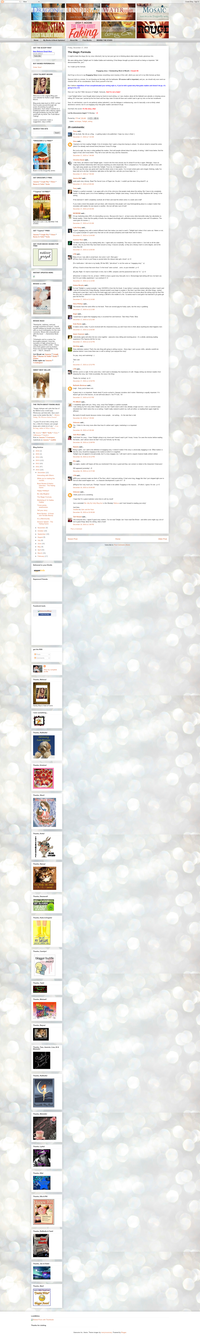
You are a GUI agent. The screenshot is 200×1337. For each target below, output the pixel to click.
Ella (74, 461)
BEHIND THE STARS (104, 40)
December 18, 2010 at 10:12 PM (84, 457)
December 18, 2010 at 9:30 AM (83, 430)
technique (78, 121)
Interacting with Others (45, 475)
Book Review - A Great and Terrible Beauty (45, 514)
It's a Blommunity (43, 519)
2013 (38, 460)
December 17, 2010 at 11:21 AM (84, 309)
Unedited (76, 509)
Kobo (48, 184)
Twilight (84, 121)
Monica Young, (46, 416)
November (42, 528)
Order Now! (37, 67)
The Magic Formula (44, 497)
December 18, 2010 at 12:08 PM (84, 442)
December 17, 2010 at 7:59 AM (83, 174)
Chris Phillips (78, 304)
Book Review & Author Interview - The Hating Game (46, 485)
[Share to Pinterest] (97, 118)
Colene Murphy (78, 285)
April (39, 550)
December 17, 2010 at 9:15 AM (83, 223)
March (40, 553)
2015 (38, 454)
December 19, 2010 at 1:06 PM (83, 524)
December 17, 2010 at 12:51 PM (84, 365)
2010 (38, 470)
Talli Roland (77, 517)
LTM (74, 254)
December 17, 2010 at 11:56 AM (84, 330)
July (39, 540)
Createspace (38, 363)
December (42, 472)
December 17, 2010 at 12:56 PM (84, 381)
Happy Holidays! (43, 491)
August (40, 537)
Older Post (162, 539)
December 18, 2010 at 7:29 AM (83, 418)
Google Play (45, 181)
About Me (74, 40)
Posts (38, 654)
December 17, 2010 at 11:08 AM (84, 250)
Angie (75, 314)
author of (45, 427)
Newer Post (72, 539)
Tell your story (42, 510)
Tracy (75, 131)
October (41, 531)
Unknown (76, 422)
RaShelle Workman (80, 385)
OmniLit (46, 435)
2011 (38, 467)
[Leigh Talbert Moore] (34, 277)
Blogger (123, 1332)
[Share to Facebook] (95, 118)
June (40, 543)
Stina (75, 141)
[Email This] (89, 118)
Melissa (116, 503)
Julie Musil (77, 435)
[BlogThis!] (91, 118)
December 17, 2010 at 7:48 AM (83, 155)
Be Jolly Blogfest (43, 494)
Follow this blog (44, 614)
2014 (38, 457)
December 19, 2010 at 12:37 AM (84, 471)
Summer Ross (78, 240)
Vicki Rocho (77, 324)
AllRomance (37, 435)
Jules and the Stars (87, 509)
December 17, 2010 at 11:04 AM (84, 235)
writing (90, 121)
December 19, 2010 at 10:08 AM (84, 487)
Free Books (87, 40)
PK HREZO (77, 402)
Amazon (36, 181)
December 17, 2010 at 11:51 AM (84, 319)
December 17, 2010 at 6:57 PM (83, 397)
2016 (38, 451)
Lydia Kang (77, 227)
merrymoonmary (106, 1332)
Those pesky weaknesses (42, 506)
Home (36, 40)
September (42, 534)
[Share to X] (93, 118)
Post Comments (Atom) (122, 545)
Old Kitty (76, 346)
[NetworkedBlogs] (45, 611)
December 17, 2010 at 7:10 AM (83, 137)
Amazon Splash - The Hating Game (45, 523)
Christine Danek (78, 160)
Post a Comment (76, 529)
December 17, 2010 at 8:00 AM (83, 184)
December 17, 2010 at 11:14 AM (84, 281)
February (41, 556)
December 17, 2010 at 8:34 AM (83, 209)
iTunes (53, 181)
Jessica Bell (77, 178)
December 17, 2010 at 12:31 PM (84, 342)
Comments (40, 658)
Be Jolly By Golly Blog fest (93, 503)
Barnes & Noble (38, 184)
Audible (53, 440)
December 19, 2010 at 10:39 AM (84, 512)
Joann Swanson (78, 334)
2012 (38, 463)
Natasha (76, 447)
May (39, 547)
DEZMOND (77, 213)
